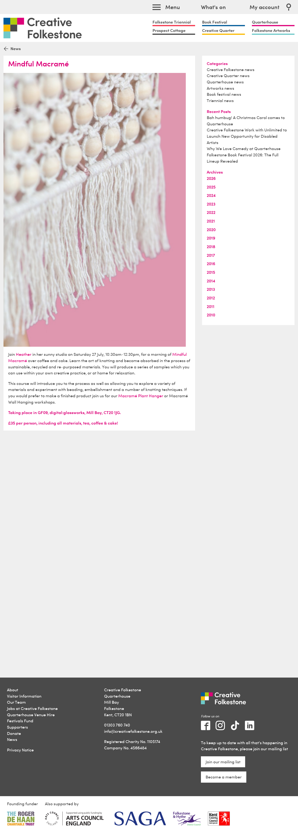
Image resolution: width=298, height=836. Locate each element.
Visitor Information (24, 696)
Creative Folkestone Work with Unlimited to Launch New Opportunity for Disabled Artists (247, 136)
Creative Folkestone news (230, 69)
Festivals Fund (20, 720)
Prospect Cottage (169, 30)
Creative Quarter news (228, 75)
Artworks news (220, 88)
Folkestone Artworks (271, 30)
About (12, 689)
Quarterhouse (265, 21)
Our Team (16, 702)
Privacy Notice (20, 749)
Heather (23, 354)
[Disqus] (99, 493)
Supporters (17, 727)
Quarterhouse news (225, 81)
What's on (213, 6)
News (12, 739)
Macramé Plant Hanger (140, 395)
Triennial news (220, 100)
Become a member (224, 776)
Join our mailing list (223, 761)
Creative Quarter (218, 30)
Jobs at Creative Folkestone (32, 708)
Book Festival (214, 21)
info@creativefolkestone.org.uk (133, 731)
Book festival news (224, 94)
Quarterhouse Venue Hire (31, 714)
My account (264, 6)
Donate (14, 733)
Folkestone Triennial (171, 21)
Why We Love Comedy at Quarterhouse (244, 148)
